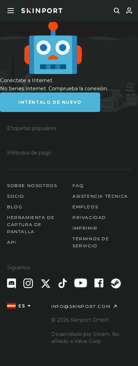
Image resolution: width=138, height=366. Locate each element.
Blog (14, 206)
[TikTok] (62, 283)
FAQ (78, 185)
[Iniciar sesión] (129, 10)
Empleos (85, 206)
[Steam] (116, 283)
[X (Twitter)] (45, 283)
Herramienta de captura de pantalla (30, 224)
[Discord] (11, 283)
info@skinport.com (80, 306)
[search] (117, 11)
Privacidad (89, 217)
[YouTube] (80, 282)
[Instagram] (28, 283)
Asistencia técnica (100, 196)
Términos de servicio (91, 242)
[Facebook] (98, 282)
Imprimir (85, 228)
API (11, 242)
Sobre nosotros (32, 185)
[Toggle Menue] (11, 11)
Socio (15, 196)
